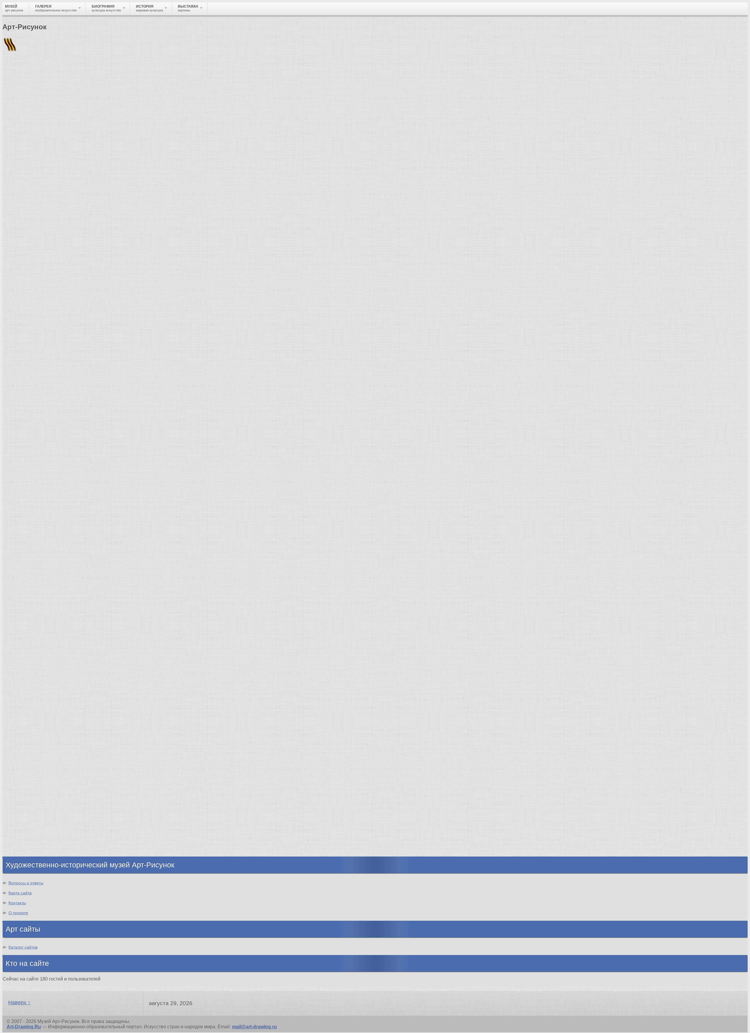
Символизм (28, 715)
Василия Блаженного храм (45, 643)
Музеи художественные (42, 834)
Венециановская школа (41, 638)
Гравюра (24, 808)
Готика (22, 720)
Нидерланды (29, 330)
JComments (375, 253)
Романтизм (27, 694)
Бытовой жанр (31, 829)
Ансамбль (363, 217)
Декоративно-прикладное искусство (57, 803)
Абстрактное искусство (42, 742)
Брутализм (27, 747)
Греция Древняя (33, 309)
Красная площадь (35, 611)
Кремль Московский (38, 590)
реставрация (320, 217)
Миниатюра (28, 845)
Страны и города (49, 101)
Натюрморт (28, 824)
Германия (25, 341)
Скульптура (28, 798)
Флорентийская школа (40, 569)
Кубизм (23, 731)
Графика (24, 782)
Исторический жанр (37, 840)
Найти (79, 76)
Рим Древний (30, 288)
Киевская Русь (31, 293)
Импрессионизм (33, 705)
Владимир (26, 351)
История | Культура (91, 258)
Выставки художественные (46, 813)
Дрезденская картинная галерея (51, 606)
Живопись (26, 787)
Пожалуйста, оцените (25, 187)
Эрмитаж (24, 601)
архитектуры (647, 212)
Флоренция (27, 336)
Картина (24, 850)
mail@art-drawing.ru (254, 1026)
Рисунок (24, 776)
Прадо (21, 627)
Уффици (24, 617)
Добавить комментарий (30, 248)
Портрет (24, 819)
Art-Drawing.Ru (24, 1026)
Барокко (24, 689)
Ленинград (27, 320)
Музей (12, 101)
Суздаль (24, 346)
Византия (25, 325)
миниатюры (456, 212)
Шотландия (27, 362)
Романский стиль (34, 699)
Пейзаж (23, 792)
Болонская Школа (35, 633)
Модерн (23, 710)
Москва (23, 299)
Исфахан (23, 148)
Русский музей (31, 585)
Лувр (20, 596)
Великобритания (34, 357)
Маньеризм (27, 736)
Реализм (24, 673)
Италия (22, 314)
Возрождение (30, 678)
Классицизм (28, 684)
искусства (492, 217)
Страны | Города (58, 263)
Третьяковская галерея (41, 574)
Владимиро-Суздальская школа (51, 580)
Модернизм (27, 726)
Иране (133, 212)
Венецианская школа (39, 622)
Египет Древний (33, 304)
